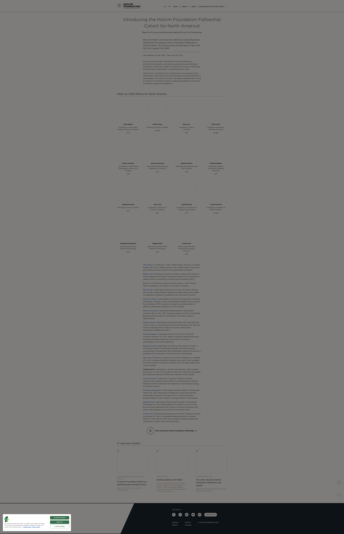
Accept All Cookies (59, 517)
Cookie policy (27, 527)
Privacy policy (36, 527)
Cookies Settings (60, 526)
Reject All (60, 522)
